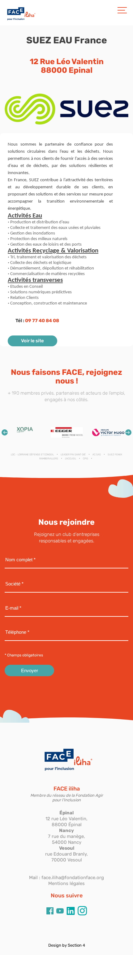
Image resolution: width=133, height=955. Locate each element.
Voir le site (32, 341)
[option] (25, 432)
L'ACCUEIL (70, 458)
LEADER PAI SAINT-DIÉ (73, 454)
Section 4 (76, 945)
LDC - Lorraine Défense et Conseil (32, 454)
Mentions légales (66, 883)
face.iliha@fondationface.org (72, 877)
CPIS (85, 458)
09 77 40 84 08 (42, 320)
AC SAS (96, 454)
